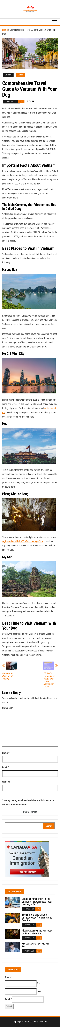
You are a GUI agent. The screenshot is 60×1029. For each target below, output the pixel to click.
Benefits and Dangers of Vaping (8, 676)
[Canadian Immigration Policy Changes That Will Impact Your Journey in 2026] (12, 902)
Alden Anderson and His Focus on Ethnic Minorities (37, 932)
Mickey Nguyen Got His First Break (36, 945)
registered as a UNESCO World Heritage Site (22, 541)
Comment (7, 708)
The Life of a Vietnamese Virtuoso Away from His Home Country (37, 917)
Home (5, 29)
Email (5, 767)
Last (39, 991)
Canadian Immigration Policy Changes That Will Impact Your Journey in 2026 (37, 901)
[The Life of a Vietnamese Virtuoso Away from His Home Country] (12, 917)
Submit (9, 1006)
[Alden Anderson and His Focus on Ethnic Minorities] (12, 933)
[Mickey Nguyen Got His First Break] (12, 947)
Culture (20, 75)
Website (6, 781)
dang (31, 101)
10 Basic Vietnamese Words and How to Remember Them (49, 680)
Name (5, 753)
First (39, 983)
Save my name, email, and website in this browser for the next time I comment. (28, 802)
